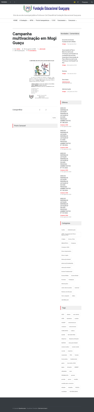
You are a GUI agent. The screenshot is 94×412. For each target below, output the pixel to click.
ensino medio (75, 347)
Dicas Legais (65, 255)
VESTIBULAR (65, 300)
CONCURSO (65, 330)
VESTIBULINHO (74, 391)
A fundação (23, 20)
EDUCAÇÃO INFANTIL (67, 263)
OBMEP (76, 367)
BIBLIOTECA (65, 243)
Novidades (65, 34)
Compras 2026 (64, 125)
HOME (15, 20)
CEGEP (63, 322)
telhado (63, 387)
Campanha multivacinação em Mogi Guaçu (34, 38)
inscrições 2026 (71, 363)
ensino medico (65, 347)
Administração (66, 82)
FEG (71, 355)
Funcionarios (62, 20)
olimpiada (64, 371)
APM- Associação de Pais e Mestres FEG (69, 234)
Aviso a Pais (71, 239)
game (63, 363)
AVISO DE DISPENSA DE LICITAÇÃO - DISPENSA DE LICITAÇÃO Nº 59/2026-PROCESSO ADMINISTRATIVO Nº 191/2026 (65, 161)
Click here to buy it (42, 408)
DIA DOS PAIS (71, 334)
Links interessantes (67, 287)
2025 (63, 314)
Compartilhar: (18, 110)
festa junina (65, 359)
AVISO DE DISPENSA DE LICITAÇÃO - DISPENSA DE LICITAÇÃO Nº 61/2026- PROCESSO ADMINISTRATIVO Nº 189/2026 (65, 138)
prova (69, 379)
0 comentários (32, 50)
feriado (76, 355)
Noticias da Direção (67, 291)
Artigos (64, 44)
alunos (68, 314)
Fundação (71, 279)
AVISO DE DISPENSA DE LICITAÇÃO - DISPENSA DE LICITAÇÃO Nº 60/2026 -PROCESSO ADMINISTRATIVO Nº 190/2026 (65, 183)
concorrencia (72, 326)
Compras (73, 243)
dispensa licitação (74, 338)
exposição (64, 355)
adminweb (42, 49)
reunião (76, 379)
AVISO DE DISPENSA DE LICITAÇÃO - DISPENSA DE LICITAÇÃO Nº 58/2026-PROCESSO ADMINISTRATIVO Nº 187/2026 (65, 206)
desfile (63, 334)
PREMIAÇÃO (65, 375)
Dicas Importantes (66, 251)
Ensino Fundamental (67, 271)
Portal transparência (42, 20)
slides (73, 296)
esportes (70, 351)
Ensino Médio (65, 275)
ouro (70, 371)
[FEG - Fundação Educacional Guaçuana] (47, 10)
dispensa (64, 338)
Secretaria (65, 79)
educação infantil (66, 267)
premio (73, 375)
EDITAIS (64, 343)
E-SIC (53, 20)
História (64, 71)
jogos (63, 367)
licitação (69, 367)
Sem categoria (65, 296)
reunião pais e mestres (68, 383)
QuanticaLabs (22, 408)
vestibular (64, 391)
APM (31, 20)
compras (64, 326)
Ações (18, 49)
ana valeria (76, 314)
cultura (73, 330)
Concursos (71, 20)
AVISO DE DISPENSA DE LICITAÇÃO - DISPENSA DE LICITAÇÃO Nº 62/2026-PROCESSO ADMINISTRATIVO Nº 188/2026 (65, 115)
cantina (76, 318)
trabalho (70, 387)
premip (63, 379)
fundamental (73, 359)
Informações (65, 283)
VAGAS (77, 387)
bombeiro (69, 318)
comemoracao (72, 322)
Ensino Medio (74, 275)
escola (63, 351)
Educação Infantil (66, 259)
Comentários (74, 34)
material (77, 287)
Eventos (64, 279)
